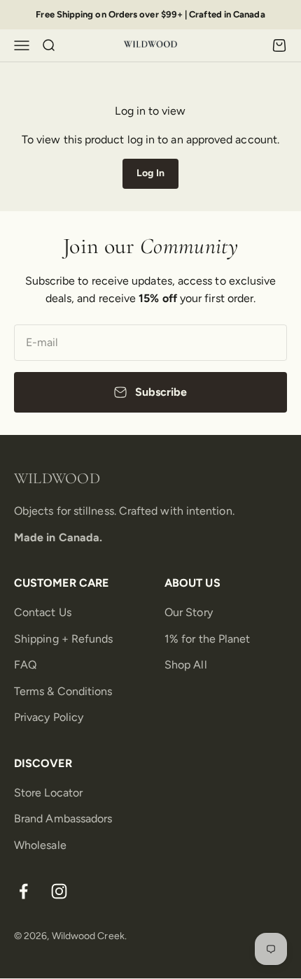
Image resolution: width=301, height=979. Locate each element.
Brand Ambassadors (63, 818)
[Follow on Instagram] (59, 891)
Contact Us (42, 612)
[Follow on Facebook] (23, 891)
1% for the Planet (207, 638)
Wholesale (40, 845)
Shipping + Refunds (63, 638)
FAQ (25, 664)
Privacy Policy (48, 717)
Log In (150, 173)
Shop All (185, 664)
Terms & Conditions (63, 691)
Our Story (188, 612)
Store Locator (48, 792)
